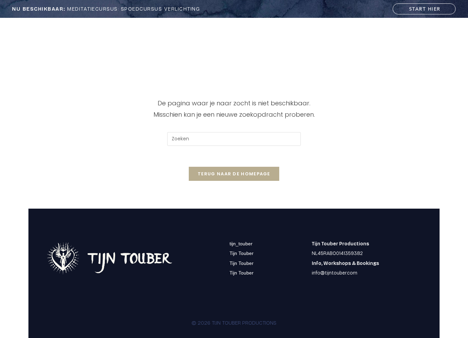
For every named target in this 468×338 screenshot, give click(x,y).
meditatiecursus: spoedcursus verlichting (106, 9)
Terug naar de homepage (234, 174)
